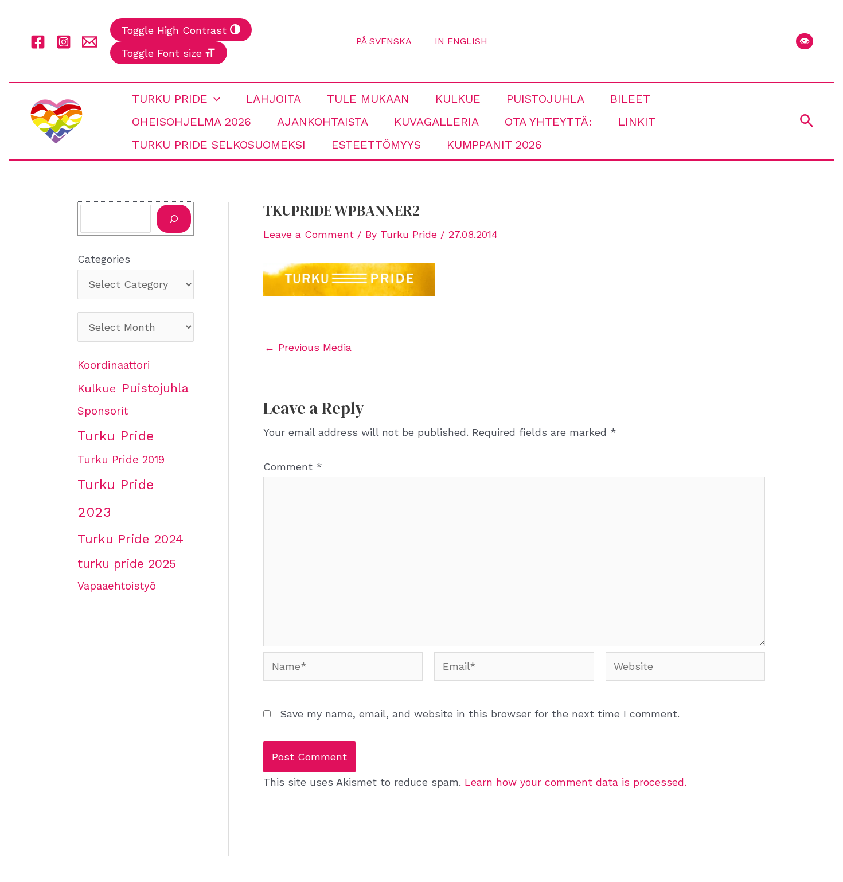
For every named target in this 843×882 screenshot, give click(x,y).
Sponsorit (102, 411)
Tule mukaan (368, 99)
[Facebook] (38, 42)
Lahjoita (273, 99)
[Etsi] (174, 219)
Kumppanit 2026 (494, 144)
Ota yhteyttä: (548, 121)
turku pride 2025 (126, 563)
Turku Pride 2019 (121, 460)
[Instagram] (63, 42)
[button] (804, 41)
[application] (214, 98)
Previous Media (308, 347)
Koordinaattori (113, 365)
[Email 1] (89, 42)
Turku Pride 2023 (115, 498)
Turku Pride (170, 99)
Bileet (630, 99)
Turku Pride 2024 (130, 538)
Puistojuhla (545, 99)
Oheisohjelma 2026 (191, 121)
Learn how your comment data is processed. (575, 782)
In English (461, 41)
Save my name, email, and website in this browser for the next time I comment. (480, 714)
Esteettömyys (376, 144)
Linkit (636, 121)
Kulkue (458, 99)
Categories (103, 259)
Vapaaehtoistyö (116, 586)
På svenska (384, 41)
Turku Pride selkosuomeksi (219, 144)
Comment (292, 466)
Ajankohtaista (322, 121)
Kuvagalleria (436, 121)
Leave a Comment (308, 234)
